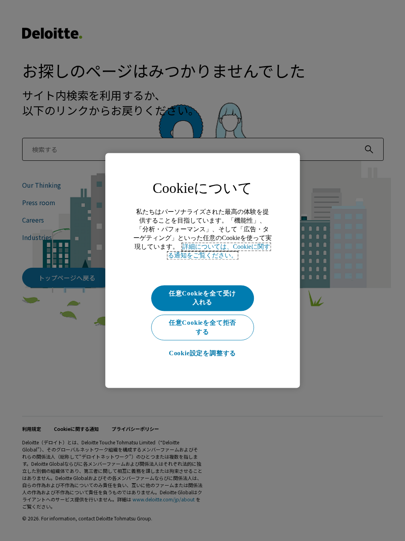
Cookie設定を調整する (202, 353)
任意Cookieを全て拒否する (202, 327)
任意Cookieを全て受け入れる (202, 297)
